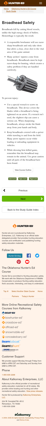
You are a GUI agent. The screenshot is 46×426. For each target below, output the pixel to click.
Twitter (37, 256)
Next (23, 198)
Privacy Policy (39, 418)
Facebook (29, 256)
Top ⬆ (6, 291)
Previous (23, 190)
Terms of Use (24, 420)
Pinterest (19, 262)
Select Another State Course (23, 291)
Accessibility (29, 418)
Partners (15, 296)
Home (6, 8)
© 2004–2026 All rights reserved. (13, 418)
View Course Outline (23, 170)
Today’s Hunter (28, 296)
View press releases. (34, 391)
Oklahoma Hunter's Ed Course (24, 8)
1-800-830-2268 (8, 374)
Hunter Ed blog (15, 255)
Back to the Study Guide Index (23, 209)
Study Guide (11, 11)
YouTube (27, 262)
